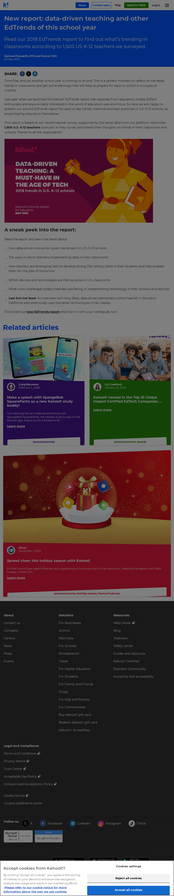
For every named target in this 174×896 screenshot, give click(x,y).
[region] (87, 878)
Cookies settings (128, 866)
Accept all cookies (128, 890)
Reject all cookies (128, 878)
